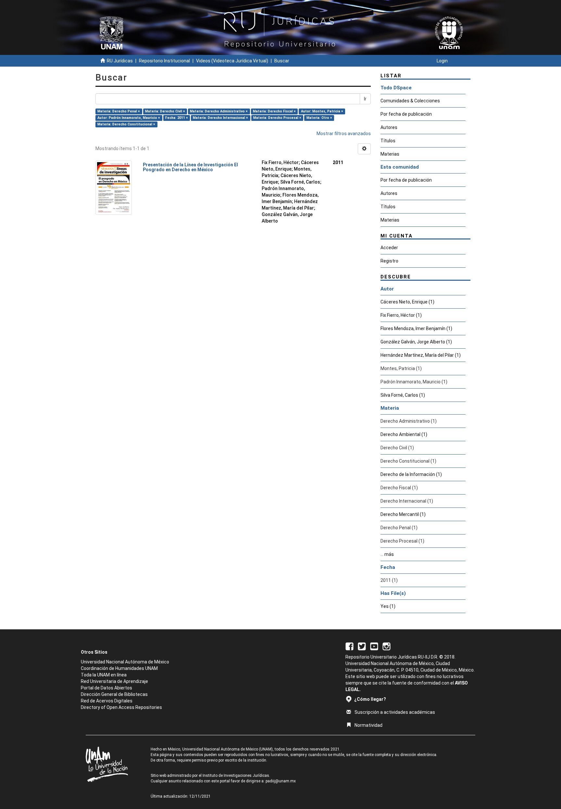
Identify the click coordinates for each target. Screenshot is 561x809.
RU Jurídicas (120, 60)
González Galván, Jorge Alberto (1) (416, 341)
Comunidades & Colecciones (410, 100)
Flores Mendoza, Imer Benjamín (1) (416, 328)
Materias (389, 154)
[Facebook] (349, 645)
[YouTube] (374, 645)
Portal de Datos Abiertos (106, 687)
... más (387, 554)
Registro (389, 260)
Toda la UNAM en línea (104, 674)
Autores (388, 127)
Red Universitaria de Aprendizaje (114, 681)
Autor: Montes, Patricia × (322, 111)
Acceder (389, 247)
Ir (365, 98)
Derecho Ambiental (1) (403, 434)
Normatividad (368, 725)
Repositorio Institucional (164, 60)
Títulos (387, 140)
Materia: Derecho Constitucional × (126, 124)
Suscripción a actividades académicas (395, 712)
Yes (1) (387, 606)
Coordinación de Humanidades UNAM (119, 668)
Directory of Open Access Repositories (121, 707)
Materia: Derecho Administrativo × (219, 111)
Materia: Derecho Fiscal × (274, 111)
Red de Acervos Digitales (106, 700)
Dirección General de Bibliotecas (114, 694)
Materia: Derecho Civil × (165, 111)
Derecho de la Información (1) (411, 474)
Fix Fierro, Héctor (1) (401, 315)
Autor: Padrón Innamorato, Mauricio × (128, 118)
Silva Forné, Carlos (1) (402, 395)
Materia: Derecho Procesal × (277, 118)
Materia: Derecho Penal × (118, 111)
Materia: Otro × (319, 118)
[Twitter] (362, 645)
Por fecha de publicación (406, 114)
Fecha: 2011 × (176, 118)
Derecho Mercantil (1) (403, 514)
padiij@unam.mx (281, 781)
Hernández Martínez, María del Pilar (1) (420, 355)
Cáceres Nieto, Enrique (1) (407, 301)
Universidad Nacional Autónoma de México (125, 661)
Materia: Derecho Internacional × (220, 118)
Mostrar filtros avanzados (344, 133)
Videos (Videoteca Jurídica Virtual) (232, 60)
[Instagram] (386, 645)
